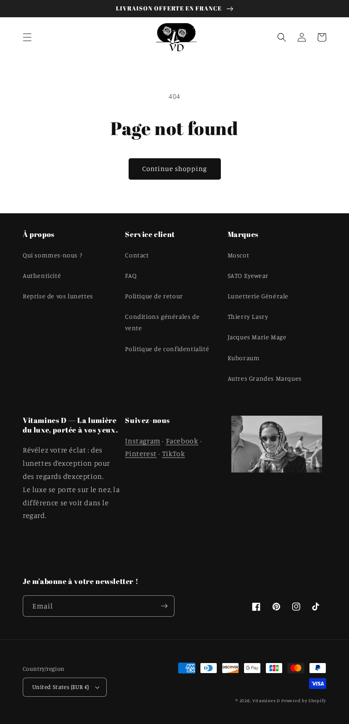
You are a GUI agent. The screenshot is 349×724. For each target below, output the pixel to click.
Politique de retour (154, 296)
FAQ (130, 275)
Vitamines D (266, 700)
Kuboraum (244, 358)
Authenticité (42, 275)
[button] (27, 37)
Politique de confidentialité (167, 348)
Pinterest (140, 453)
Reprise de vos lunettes (58, 296)
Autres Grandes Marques (265, 378)
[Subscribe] (164, 606)
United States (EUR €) (60, 686)
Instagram (142, 440)
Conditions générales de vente (162, 322)
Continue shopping (174, 168)
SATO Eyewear (248, 275)
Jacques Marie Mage (257, 337)
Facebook (182, 440)
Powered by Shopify (303, 700)
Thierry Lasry (248, 316)
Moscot (238, 255)
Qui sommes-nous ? (52, 255)
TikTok (173, 453)
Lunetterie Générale (258, 296)
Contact (137, 255)
